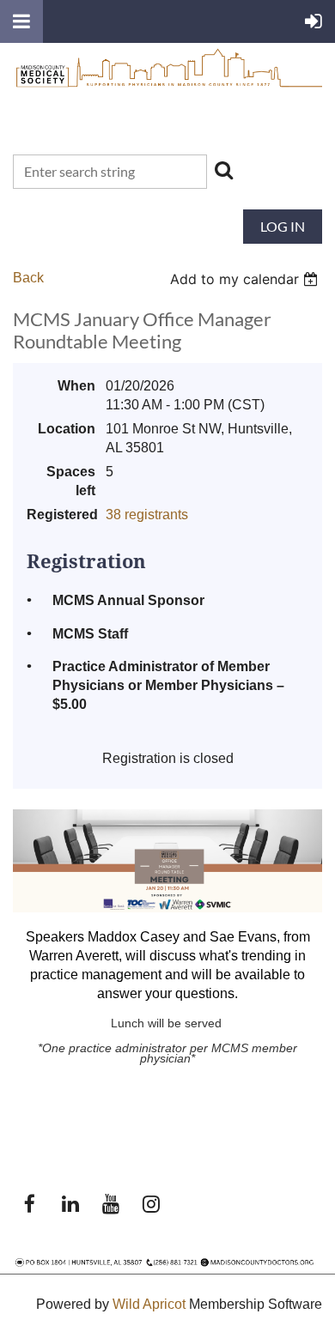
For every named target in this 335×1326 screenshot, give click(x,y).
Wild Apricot (149, 1304)
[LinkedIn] (70, 1204)
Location (66, 428)
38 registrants (147, 514)
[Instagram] (151, 1204)
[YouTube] (110, 1204)
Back (28, 277)
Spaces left (70, 481)
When (76, 385)
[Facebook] (30, 1204)
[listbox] (246, 279)
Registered (61, 514)
